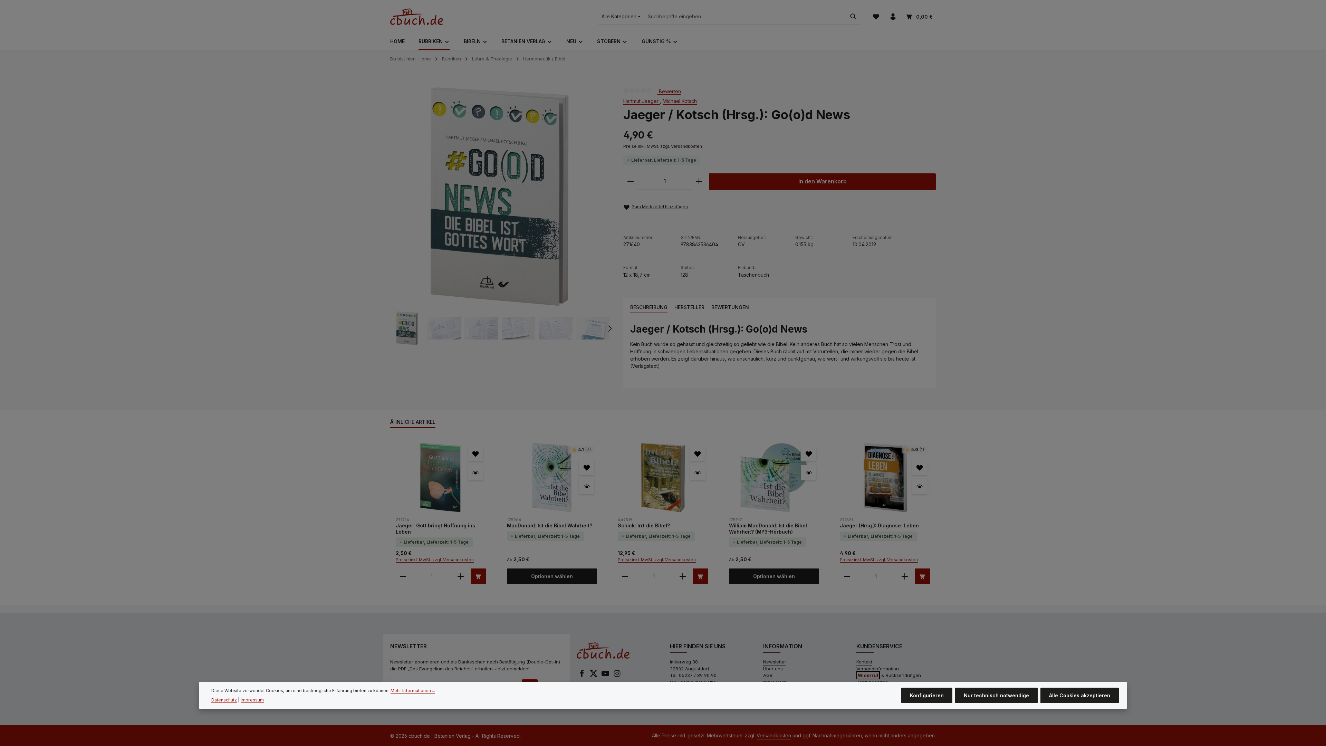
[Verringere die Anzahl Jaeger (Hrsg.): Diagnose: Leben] (847, 576)
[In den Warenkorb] (478, 576)
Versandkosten (774, 735)
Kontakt (864, 661)
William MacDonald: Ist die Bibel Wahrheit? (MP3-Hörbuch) (768, 529)
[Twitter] (594, 675)
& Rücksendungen (889, 675)
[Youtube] (606, 675)
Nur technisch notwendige (996, 695)
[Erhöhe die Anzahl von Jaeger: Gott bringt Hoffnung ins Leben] (460, 576)
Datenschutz (224, 699)
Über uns (773, 668)
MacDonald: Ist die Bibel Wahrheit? (549, 525)
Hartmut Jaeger (641, 101)
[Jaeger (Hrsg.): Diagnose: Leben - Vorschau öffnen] (920, 486)
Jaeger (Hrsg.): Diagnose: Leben (879, 525)
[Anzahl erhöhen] (699, 181)
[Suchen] (853, 17)
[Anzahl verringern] (630, 181)
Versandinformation (877, 668)
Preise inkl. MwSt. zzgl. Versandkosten (662, 146)
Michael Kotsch (680, 101)
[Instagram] (617, 675)
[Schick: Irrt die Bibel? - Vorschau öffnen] (697, 472)
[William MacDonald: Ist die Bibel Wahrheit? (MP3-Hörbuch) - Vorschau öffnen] (808, 472)
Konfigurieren (927, 695)
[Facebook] (582, 675)
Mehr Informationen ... (413, 690)
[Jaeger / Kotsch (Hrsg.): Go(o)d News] (499, 196)
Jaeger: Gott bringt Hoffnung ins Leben (435, 529)
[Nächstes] (609, 328)
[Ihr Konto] (893, 17)
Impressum (252, 699)
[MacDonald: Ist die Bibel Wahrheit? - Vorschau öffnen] (586, 486)
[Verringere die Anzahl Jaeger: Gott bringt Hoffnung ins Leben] (403, 576)
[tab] (648, 307)
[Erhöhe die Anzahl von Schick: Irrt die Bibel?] (682, 576)
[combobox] (745, 17)
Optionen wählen (552, 576)
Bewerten (669, 91)
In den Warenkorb (822, 181)
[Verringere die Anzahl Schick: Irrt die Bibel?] (625, 576)
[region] (499, 216)
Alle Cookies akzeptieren (1079, 695)
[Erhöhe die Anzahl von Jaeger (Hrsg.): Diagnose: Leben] (904, 576)
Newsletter (774, 661)
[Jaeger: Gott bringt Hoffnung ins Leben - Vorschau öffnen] (475, 472)
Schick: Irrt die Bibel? (644, 525)
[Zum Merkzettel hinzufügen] (475, 453)
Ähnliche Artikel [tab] (412, 422)
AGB (767, 675)
